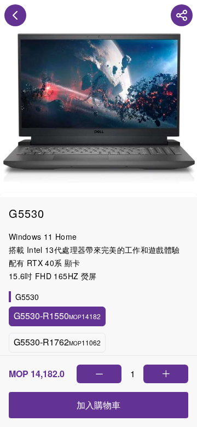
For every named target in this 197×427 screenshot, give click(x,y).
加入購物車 (98, 405)
